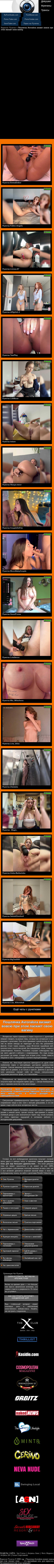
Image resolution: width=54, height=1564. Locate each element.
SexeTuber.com (10, 23)
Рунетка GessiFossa (11, 614)
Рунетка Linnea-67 (10, 269)
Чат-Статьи (21, 1553)
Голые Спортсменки (20, 1555)
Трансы (45, 10)
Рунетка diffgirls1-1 (11, 312)
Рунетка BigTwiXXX (11, 959)
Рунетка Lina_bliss (11, 744)
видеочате (38, 1037)
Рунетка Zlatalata (10, 787)
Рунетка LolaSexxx (11, 657)
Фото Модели (47, 1553)
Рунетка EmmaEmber (11, 183)
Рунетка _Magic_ (10, 830)
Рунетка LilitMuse (10, 398)
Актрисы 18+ (6, 1555)
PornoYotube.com (31, 19)
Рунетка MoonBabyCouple (14, 571)
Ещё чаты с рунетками (27, 1009)
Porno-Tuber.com (10, 19)
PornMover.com (32, 15)
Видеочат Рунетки (8, 28)
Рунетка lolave (9, 441)
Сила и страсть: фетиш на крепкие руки (21, 1277)
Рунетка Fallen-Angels (12, 226)
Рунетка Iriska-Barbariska (13, 873)
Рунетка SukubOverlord (13, 916)
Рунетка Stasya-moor (11, 485)
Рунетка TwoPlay (10, 355)
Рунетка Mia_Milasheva (12, 700)
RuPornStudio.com (11, 15)
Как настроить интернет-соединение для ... (21, 1297)
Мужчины (46, 5)
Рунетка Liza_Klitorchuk (13, 1002)
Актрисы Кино (33, 1553)
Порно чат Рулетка (31, 23)
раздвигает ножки (36, 1110)
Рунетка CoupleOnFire (12, 528)
